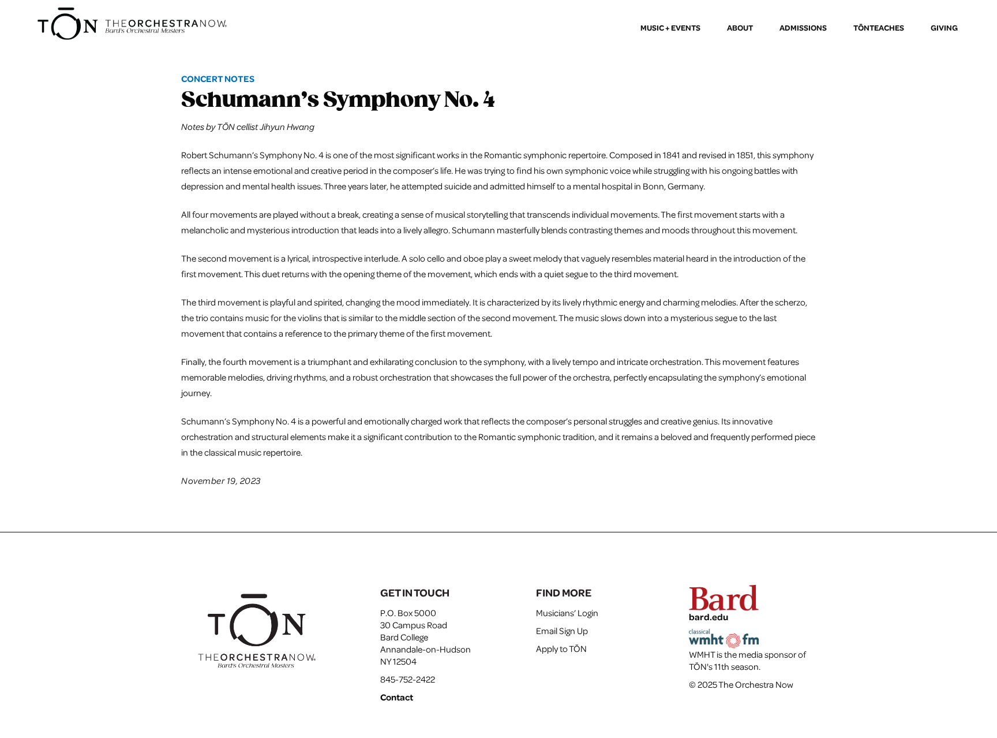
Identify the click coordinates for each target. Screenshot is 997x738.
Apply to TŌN (561, 648)
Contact (396, 697)
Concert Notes (217, 78)
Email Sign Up (562, 630)
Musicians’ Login (567, 612)
